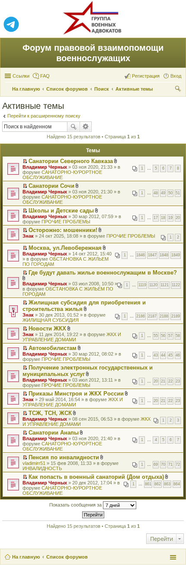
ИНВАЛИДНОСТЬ (42, 468)
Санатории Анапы (54, 432)
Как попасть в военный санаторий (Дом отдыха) (96, 477)
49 (163, 193)
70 (163, 464)
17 (156, 218)
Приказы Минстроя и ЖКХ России (76, 393)
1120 (153, 285)
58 (178, 336)
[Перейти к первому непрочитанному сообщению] (24, 161)
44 (163, 355)
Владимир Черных (44, 167)
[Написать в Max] (175, 24)
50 (170, 193)
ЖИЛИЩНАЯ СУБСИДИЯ (50, 320)
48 (156, 193)
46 (178, 355)
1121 (164, 285)
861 (148, 484)
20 (178, 218)
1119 (142, 285)
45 (170, 355)
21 (163, 381)
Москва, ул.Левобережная (65, 248)
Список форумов (67, 556)
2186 (140, 316)
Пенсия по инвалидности (64, 457)
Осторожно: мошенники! (63, 230)
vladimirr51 (33, 463)
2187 (152, 316)
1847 (152, 255)
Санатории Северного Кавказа (71, 161)
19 (170, 218)
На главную (26, 556)
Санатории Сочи (51, 186)
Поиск (73, 126)
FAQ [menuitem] (45, 75)
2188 (164, 316)
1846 (140, 255)
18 (163, 218)
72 (178, 464)
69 (156, 464)
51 (178, 193)
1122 (176, 285)
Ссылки (21, 75)
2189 (175, 316)
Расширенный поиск (86, 126)
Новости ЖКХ (47, 328)
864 (176, 484)
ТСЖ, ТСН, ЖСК (50, 413)
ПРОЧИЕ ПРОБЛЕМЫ (66, 221)
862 (157, 484)
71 (170, 464)
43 (156, 355)
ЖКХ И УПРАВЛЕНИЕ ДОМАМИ (71, 337)
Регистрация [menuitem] (146, 75)
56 (163, 336)
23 (178, 381)
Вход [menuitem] (175, 75)
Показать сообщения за (76, 504)
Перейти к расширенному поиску (43, 115)
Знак (28, 236)
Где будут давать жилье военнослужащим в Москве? (103, 272)
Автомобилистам (53, 348)
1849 (175, 255)
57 (170, 336)
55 (156, 336)
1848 (164, 255)
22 (170, 381)
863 (167, 484)
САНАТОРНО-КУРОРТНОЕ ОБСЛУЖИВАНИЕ (62, 175)
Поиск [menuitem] (178, 89)
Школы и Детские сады (61, 210)
